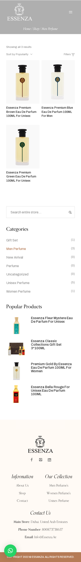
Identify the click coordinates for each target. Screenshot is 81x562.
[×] (10, 550)
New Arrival (14, 257)
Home (27, 29)
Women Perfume (18, 291)
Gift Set (12, 240)
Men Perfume (16, 249)
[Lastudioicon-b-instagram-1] (40, 460)
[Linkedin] (49, 460)
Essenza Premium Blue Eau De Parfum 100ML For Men (57, 111)
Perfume (12, 266)
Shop (36, 29)
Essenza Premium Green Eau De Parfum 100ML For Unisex (21, 176)
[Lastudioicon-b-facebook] (31, 460)
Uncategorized (17, 274)
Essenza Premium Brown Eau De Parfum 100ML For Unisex (21, 111)
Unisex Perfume (17, 283)
